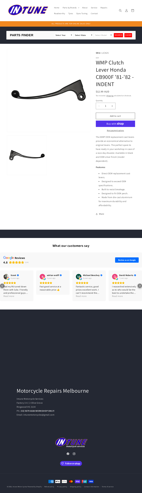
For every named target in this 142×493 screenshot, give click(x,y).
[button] (70, 8)
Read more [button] (8, 296)
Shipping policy (75, 487)
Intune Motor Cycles (20, 487)
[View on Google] (6, 276)
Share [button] (101, 214)
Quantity (99, 100)
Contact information (91, 487)
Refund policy (49, 487)
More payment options (115, 130)
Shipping (109, 96)
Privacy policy (62, 487)
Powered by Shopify (34, 487)
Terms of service (107, 487)
